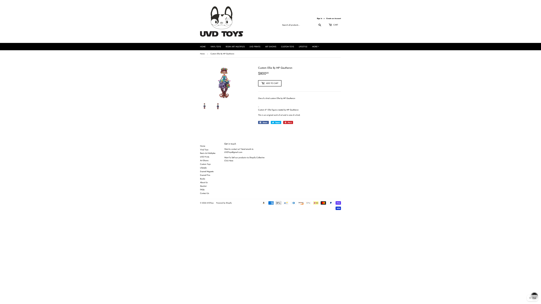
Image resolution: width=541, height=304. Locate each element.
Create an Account (333, 18)
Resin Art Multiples (235, 46)
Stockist (203, 186)
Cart (335, 24)
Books (202, 178)
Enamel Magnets (207, 171)
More (315, 46)
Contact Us (204, 193)
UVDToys (210, 203)
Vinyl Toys (215, 46)
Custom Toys (287, 46)
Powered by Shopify (224, 203)
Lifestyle (303, 46)
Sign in (319, 18)
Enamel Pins (205, 175)
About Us (204, 182)
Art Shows (270, 46)
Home (203, 46)
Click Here (228, 160)
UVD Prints (255, 46)
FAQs (202, 189)
